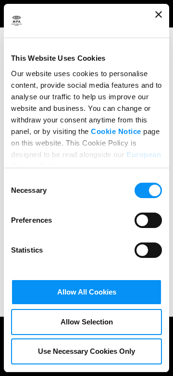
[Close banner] (158, 20)
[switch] (148, 219)
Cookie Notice (116, 131)
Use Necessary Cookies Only (86, 351)
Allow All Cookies (86, 292)
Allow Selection (87, 322)
